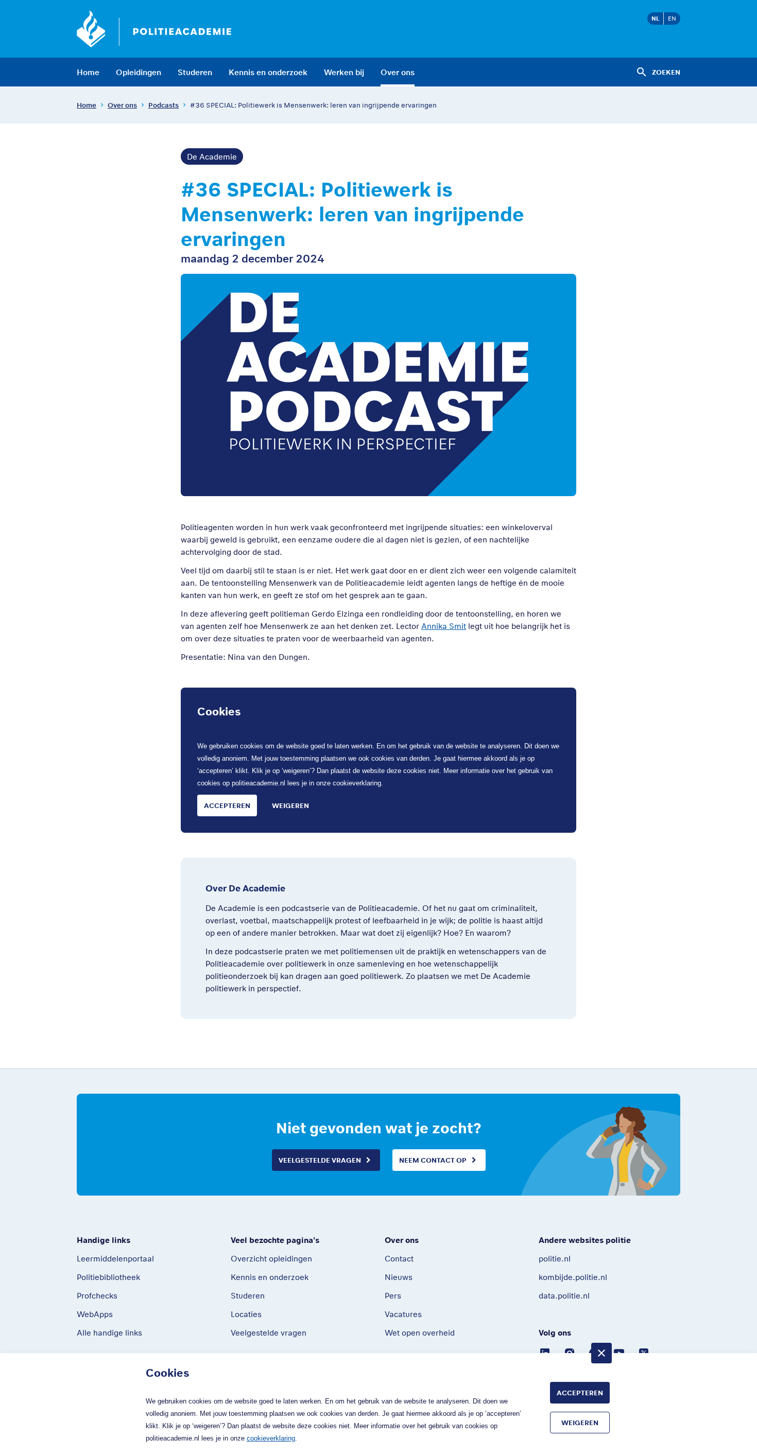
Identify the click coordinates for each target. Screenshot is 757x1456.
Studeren (195, 72)
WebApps (95, 1314)
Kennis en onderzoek (268, 72)
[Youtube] (619, 1352)
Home (88, 72)
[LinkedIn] (545, 1352)
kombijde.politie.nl (573, 1277)
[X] (644, 1352)
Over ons (398, 72)
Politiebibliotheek (108, 1277)
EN (672, 18)
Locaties (246, 1314)
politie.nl (555, 1258)
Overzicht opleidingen (271, 1258)
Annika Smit (443, 626)
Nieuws (398, 1277)
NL (655, 18)
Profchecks (97, 1295)
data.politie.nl (564, 1295)
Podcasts (163, 105)
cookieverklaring (357, 783)
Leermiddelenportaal (115, 1258)
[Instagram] (569, 1352)
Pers (393, 1295)
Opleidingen (138, 72)
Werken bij (344, 72)
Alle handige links (109, 1332)
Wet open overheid (420, 1332)
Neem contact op (433, 1160)
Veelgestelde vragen (320, 1160)
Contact (399, 1258)
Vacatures (403, 1314)
